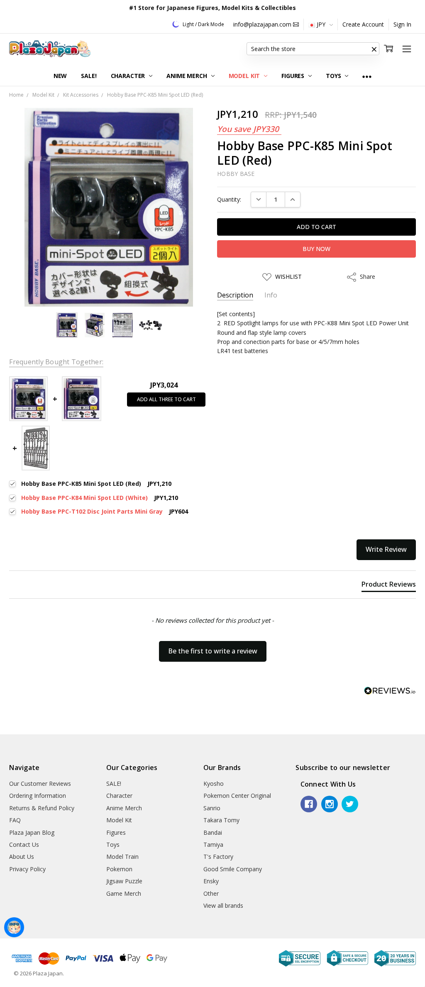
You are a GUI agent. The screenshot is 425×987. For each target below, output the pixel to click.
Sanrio (211, 808)
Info (270, 295)
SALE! (88, 76)
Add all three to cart (166, 399)
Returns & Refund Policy (41, 808)
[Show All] (367, 76)
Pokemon (119, 869)
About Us (21, 856)
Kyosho (213, 783)
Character (129, 76)
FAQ (15, 820)
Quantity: (229, 199)
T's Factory (218, 856)
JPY (321, 24)
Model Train (122, 856)
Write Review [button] (386, 549)
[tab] (388, 586)
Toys (334, 76)
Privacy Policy (27, 869)
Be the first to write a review (212, 651)
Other (211, 893)
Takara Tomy (221, 820)
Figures (293, 76)
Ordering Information (37, 795)
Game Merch (123, 893)
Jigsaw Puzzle (124, 881)
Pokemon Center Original (237, 795)
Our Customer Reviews (40, 783)
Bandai (212, 832)
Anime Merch (187, 76)
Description (235, 295)
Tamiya (213, 844)
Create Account (363, 24)
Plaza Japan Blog (31, 832)
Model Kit (245, 76)
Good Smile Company (232, 869)
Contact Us (24, 844)
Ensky (211, 881)
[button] (374, 49)
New (60, 76)
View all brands (223, 905)
